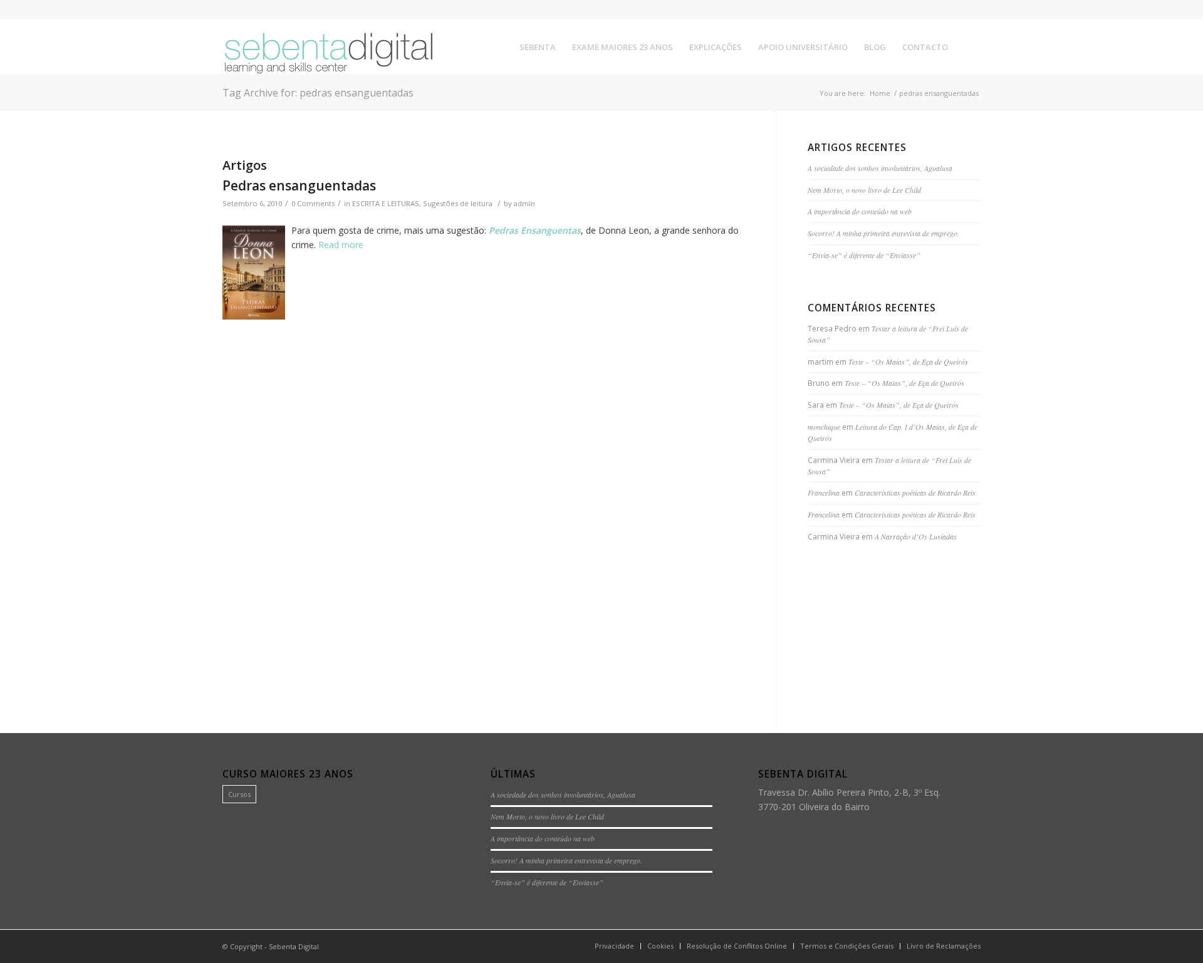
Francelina (824, 492)
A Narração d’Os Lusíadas (916, 536)
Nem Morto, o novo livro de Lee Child (864, 190)
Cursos (239, 794)
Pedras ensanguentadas (299, 185)
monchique (824, 427)
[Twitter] (952, 9)
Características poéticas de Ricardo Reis (915, 492)
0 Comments (313, 203)
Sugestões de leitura (457, 203)
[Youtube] (971, 9)
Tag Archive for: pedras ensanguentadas (318, 93)
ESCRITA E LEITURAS (385, 203)
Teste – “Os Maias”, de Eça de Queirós (908, 362)
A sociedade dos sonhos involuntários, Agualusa (880, 168)
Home (880, 93)
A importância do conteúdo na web (860, 211)
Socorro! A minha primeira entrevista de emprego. (883, 233)
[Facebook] (933, 9)
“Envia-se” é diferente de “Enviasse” (864, 255)
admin (524, 203)
